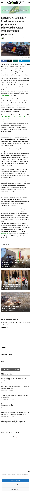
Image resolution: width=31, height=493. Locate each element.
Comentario (5, 327)
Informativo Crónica (10, 38)
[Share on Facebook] (4, 61)
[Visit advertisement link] (15, 11)
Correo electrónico (7, 354)
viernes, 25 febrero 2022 (22, 38)
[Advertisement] (15, 456)
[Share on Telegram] (21, 61)
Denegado (15, 485)
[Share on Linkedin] (27, 61)
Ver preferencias (15, 489)
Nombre (4, 347)
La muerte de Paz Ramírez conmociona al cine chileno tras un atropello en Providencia (15, 413)
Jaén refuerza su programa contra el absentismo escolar (12, 404)
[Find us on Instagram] (16, 437)
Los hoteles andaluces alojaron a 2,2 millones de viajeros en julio (13, 285)
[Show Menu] (2, 2)
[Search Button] (29, 2)
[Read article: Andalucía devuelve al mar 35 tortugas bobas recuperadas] (15, 302)
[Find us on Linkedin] (19, 437)
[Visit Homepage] (15, 2)
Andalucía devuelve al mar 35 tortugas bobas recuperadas (14, 307)
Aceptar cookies (15, 480)
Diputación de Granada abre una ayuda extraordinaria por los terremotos (13, 422)
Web (2, 361)
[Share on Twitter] (9, 61)
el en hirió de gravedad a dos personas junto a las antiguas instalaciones (15, 119)
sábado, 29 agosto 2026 (9, 310)
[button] (28, 471)
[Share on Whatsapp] (15, 61)
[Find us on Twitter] (14, 437)
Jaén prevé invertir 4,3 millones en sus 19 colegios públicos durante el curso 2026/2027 (15, 262)
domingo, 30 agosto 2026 (9, 266)
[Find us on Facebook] (11, 437)
